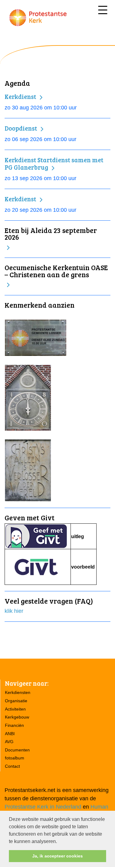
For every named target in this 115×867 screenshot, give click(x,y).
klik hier (14, 611)
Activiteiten (15, 709)
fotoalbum (14, 757)
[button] (59, 842)
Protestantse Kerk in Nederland (43, 807)
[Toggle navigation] (102, 10)
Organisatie (16, 700)
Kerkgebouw (17, 717)
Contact (12, 766)
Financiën (14, 725)
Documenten (17, 749)
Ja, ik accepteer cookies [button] (57, 855)
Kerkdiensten (17, 692)
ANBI (10, 733)
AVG (9, 741)
